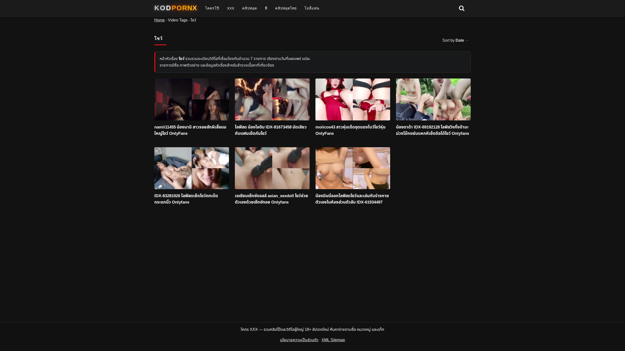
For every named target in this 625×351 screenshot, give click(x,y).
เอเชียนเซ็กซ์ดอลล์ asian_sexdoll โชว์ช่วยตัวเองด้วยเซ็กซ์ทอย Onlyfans (271, 199)
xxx (230, 8)
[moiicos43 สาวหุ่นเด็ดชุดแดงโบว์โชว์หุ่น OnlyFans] (352, 99)
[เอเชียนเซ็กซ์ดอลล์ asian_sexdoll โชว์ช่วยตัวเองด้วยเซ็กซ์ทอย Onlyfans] (272, 168)
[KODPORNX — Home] (175, 8)
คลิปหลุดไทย (286, 8)
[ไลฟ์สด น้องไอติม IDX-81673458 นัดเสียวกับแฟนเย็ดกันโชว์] (272, 99)
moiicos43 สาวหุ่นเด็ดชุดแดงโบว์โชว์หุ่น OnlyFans (350, 130)
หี (266, 8)
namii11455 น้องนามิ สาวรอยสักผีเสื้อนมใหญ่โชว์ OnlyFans (190, 130)
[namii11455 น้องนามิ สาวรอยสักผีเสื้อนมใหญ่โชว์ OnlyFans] (191, 99)
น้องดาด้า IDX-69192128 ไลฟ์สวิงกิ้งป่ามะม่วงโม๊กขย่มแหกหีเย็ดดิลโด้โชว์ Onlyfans (432, 130)
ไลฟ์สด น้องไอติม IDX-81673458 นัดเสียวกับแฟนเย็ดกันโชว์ (271, 130)
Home (159, 20)
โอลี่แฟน (311, 8)
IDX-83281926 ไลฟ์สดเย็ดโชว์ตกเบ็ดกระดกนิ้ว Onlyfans (186, 199)
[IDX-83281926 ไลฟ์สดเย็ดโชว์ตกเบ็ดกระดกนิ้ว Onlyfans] (191, 168)
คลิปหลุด (249, 8)
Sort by (453, 40)
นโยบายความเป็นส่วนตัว (299, 340)
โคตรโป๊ (212, 8)
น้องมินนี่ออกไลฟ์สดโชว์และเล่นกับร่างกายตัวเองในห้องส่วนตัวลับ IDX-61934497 (352, 199)
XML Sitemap (333, 340)
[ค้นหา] (462, 8)
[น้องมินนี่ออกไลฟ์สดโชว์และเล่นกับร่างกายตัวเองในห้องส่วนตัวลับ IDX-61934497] (352, 168)
